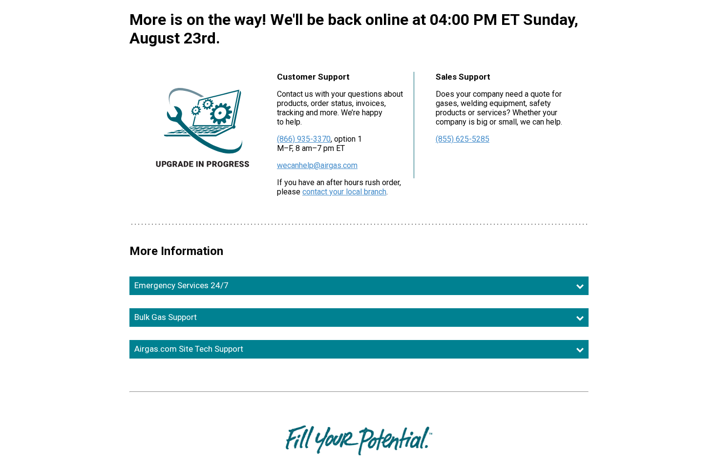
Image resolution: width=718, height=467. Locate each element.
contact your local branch (344, 191)
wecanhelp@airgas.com (317, 165)
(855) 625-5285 (462, 139)
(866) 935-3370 (304, 139)
